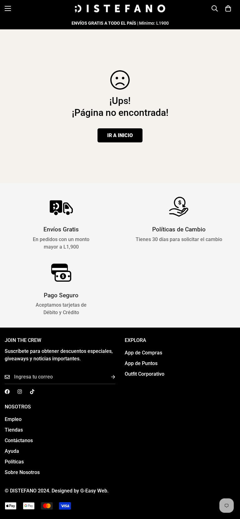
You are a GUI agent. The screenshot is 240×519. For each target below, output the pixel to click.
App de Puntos (141, 363)
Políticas (14, 462)
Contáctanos (19, 440)
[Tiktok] (32, 391)
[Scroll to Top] (228, 485)
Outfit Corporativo (144, 374)
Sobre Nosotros (22, 472)
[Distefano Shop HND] (120, 8)
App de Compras (143, 353)
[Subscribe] (108, 377)
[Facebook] (7, 391)
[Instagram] (19, 391)
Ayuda (12, 451)
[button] (228, 8)
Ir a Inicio (120, 135)
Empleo (13, 419)
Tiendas (14, 430)
